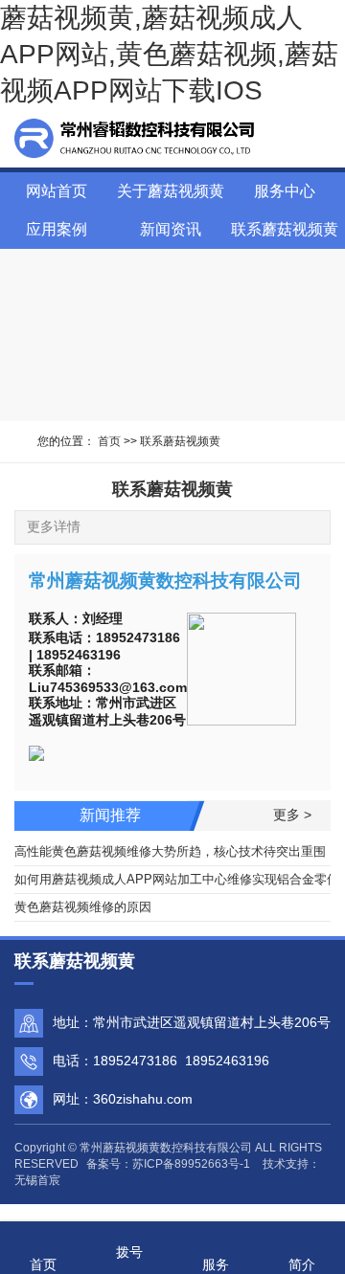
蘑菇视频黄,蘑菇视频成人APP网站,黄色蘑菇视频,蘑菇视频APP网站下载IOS (169, 54)
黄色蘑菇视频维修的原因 (82, 907)
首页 (109, 441)
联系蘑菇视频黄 (284, 229)
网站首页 (56, 191)
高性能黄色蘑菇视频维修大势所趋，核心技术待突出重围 (170, 851)
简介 (301, 1264)
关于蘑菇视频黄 (170, 191)
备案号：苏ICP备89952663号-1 (168, 1164)
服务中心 (284, 191)
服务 (215, 1264)
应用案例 (56, 229)
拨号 (129, 1252)
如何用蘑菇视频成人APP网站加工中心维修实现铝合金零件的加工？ (172, 879)
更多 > (292, 814)
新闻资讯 (170, 229)
